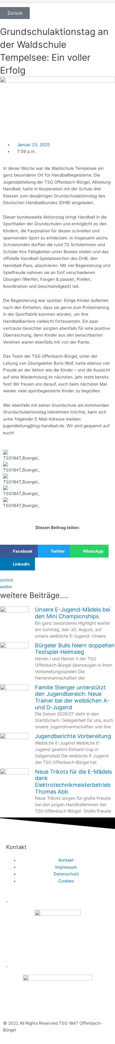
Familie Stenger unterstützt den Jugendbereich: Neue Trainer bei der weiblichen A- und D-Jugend (72, 697)
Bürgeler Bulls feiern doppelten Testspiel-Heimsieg (75, 648)
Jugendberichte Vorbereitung (73, 736)
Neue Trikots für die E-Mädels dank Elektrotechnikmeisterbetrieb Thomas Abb (73, 781)
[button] (57, 2)
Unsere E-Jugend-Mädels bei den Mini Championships (72, 612)
